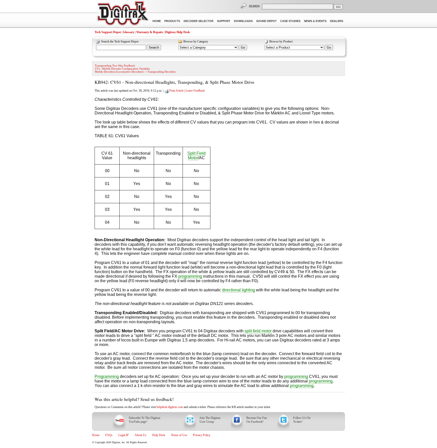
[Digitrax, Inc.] (122, 14)
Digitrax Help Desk (177, 32)
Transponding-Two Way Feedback (115, 65)
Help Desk (158, 435)
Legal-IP (123, 435)
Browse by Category (195, 41)
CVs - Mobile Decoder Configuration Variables (122, 68)
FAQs (109, 435)
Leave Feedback (195, 90)
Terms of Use (179, 435)
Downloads (243, 21)
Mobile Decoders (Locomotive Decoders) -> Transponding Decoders (135, 71)
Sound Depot (266, 21)
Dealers (336, 21)
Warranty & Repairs (149, 32)
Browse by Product (281, 41)
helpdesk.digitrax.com (170, 407)
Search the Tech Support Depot (119, 41)
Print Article (176, 90)
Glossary (128, 32)
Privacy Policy (201, 435)
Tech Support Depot (108, 32)
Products (172, 21)
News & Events (315, 21)
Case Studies (290, 21)
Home (156, 21)
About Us (140, 435)
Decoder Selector (198, 21)
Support (223, 21)
